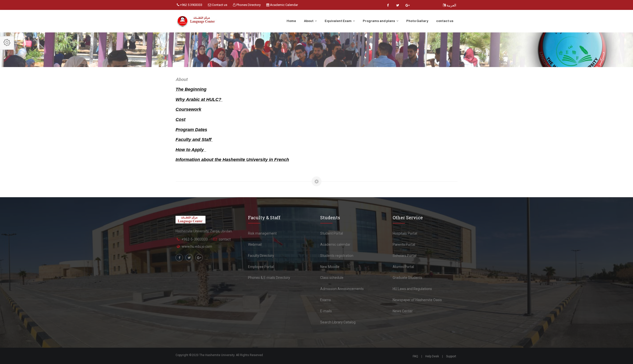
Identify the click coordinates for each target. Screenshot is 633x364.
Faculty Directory (261, 256)
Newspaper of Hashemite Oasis (417, 300)
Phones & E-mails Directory (269, 278)
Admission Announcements (342, 289)
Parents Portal (404, 244)
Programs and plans (379, 21)
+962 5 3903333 (190, 5)
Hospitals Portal (405, 233)
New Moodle (329, 267)
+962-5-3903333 (194, 239)
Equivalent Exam (338, 21)
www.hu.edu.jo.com (197, 246)
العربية (451, 5)
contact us (444, 21)
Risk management (262, 233)
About (309, 21)
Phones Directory (248, 5)
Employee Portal (261, 267)
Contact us (219, 5)
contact (225, 239)
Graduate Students (407, 278)
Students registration (336, 256)
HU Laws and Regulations (412, 289)
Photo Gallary (417, 21)
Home (291, 21)
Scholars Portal (404, 256)
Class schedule (331, 278)
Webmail (255, 244)
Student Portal (331, 233)
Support (451, 356)
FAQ (415, 356)
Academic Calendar (283, 5)
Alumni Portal (403, 267)
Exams (325, 300)
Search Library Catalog (338, 322)
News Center (403, 311)
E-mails (326, 311)
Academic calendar (335, 244)
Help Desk (432, 356)
